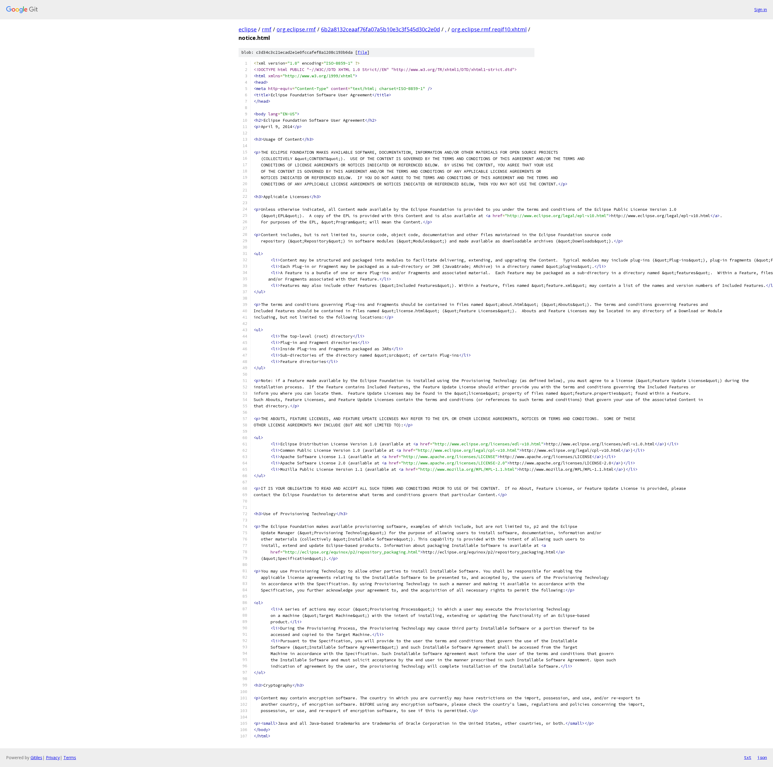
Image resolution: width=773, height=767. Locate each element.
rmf (266, 29)
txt (747, 757)
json (762, 757)
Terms (69, 757)
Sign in (760, 9)
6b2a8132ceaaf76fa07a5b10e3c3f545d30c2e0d (380, 29)
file (362, 52)
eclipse (248, 29)
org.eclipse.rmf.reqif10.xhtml (489, 29)
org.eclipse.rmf (296, 29)
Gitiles (36, 757)
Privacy (53, 757)
